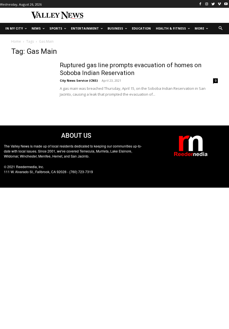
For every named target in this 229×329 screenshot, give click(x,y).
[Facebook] (200, 4)
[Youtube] (226, 4)
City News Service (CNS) (79, 80)
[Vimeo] (219, 4)
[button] (220, 28)
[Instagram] (207, 4)
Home (16, 41)
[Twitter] (213, 4)
